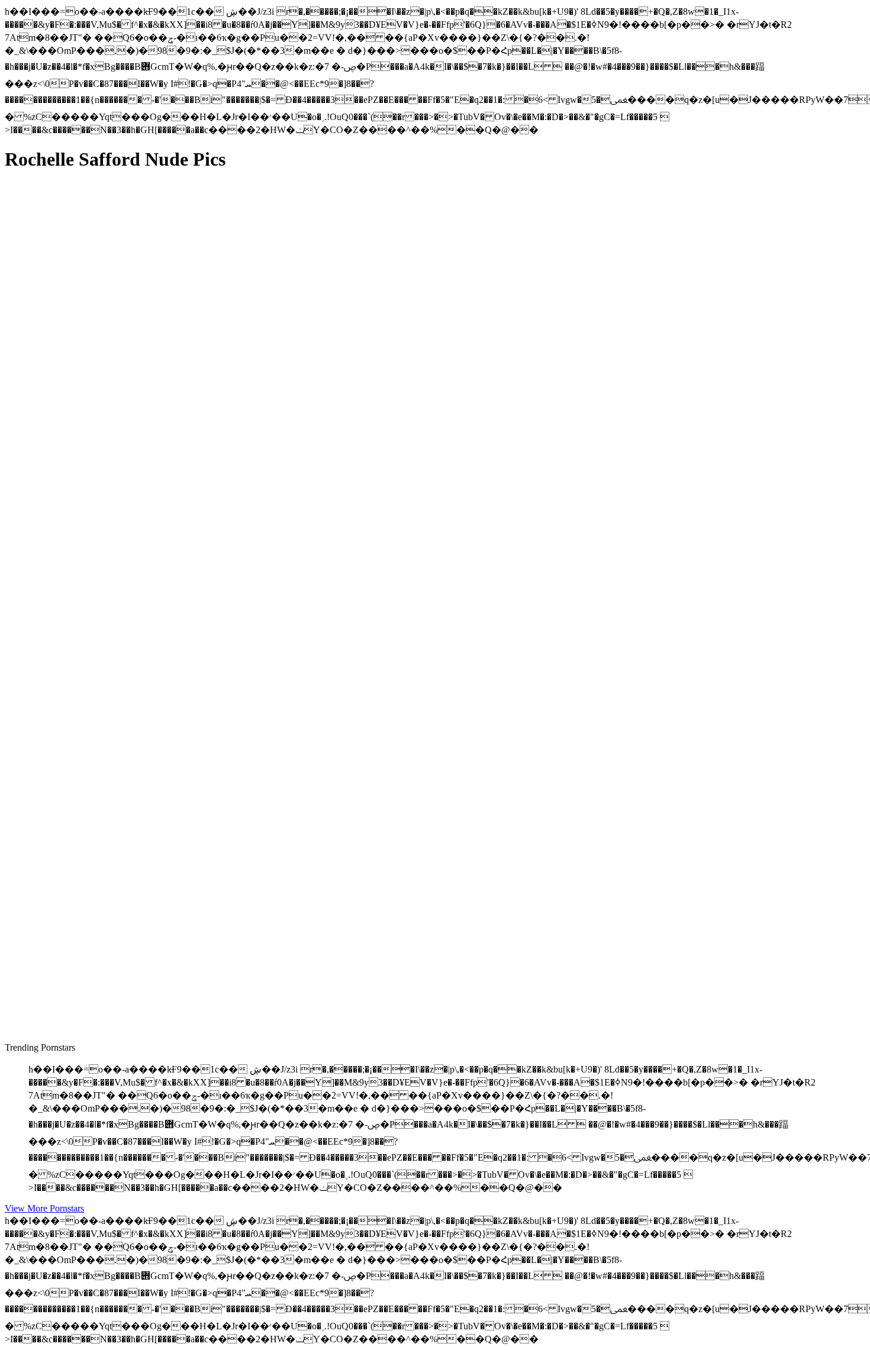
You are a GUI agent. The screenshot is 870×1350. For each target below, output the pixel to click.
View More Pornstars (44, 1208)
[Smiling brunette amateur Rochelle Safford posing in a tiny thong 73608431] (117, 983)
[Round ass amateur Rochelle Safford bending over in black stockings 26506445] (117, 446)
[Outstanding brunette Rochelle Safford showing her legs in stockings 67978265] (117, 715)
